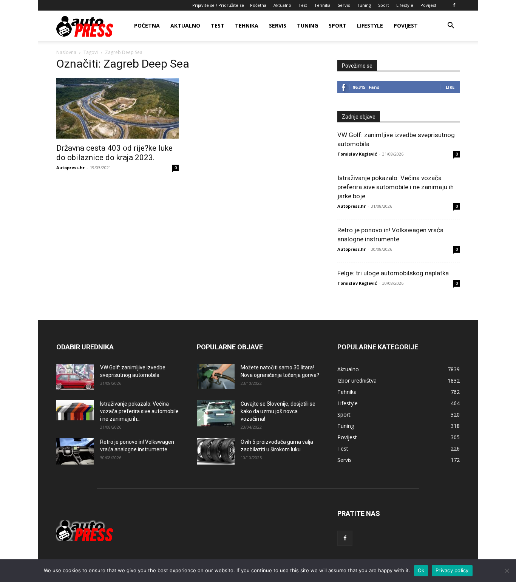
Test (302, 5)
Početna (258, 5)
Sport (383, 5)
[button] (451, 26)
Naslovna (66, 52)
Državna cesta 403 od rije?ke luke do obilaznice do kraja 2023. (114, 153)
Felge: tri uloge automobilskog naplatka (393, 273)
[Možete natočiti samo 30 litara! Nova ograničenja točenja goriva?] (216, 376)
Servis (344, 5)
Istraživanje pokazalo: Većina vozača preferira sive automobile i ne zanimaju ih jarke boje (395, 187)
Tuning (364, 5)
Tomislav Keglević (357, 154)
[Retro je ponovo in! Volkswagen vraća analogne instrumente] (75, 451)
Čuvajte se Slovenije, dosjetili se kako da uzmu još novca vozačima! (278, 411)
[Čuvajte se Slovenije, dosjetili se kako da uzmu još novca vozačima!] (216, 413)
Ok (421, 570)
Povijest (428, 5)
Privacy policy (452, 570)
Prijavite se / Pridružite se (218, 5)
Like (450, 87)
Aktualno (282, 5)
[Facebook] (454, 5)
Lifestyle (404, 5)
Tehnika (322, 5)
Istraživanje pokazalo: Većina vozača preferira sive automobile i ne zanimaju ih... (139, 411)
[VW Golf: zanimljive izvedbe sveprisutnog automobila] (75, 377)
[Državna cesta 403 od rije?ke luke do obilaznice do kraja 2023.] (117, 108)
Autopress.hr (70, 167)
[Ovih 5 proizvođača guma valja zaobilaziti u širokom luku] (216, 451)
